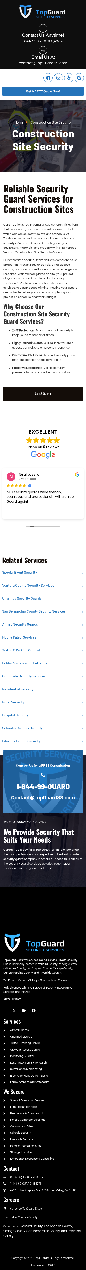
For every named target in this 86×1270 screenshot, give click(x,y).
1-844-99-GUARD (43, 786)
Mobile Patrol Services (19, 637)
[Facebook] (48, 77)
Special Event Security (19, 572)
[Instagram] (58, 77)
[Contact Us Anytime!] (43, 28)
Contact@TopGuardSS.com (43, 797)
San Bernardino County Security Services (34, 611)
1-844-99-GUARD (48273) (43, 41)
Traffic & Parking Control (21, 650)
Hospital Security (15, 715)
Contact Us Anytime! (43, 35)
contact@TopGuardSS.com (43, 63)
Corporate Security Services (24, 676)
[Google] (79, 77)
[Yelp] (68, 77)
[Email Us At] (43, 50)
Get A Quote (43, 394)
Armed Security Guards (20, 624)
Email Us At (43, 57)
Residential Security (18, 689)
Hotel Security (13, 702)
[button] (9, 78)
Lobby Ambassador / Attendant (26, 663)
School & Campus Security (22, 728)
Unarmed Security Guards (22, 598)
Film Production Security (21, 741)
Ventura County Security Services (28, 585)
